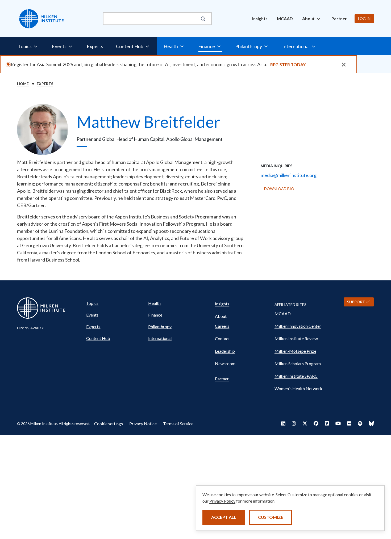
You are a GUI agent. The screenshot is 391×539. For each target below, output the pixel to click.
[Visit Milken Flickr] (349, 423)
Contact (222, 338)
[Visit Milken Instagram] (294, 423)
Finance (155, 314)
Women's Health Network (298, 388)
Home (23, 83)
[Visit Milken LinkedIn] (283, 423)
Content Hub (98, 338)
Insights (260, 18)
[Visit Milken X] (304, 423)
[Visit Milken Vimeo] (327, 423)
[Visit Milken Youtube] (338, 423)
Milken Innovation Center (297, 326)
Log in (364, 18)
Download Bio (279, 188)
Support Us (359, 302)
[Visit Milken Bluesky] (371, 423)
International (160, 338)
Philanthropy (160, 326)
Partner (339, 18)
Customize (270, 517)
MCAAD (285, 18)
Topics (92, 303)
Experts (95, 46)
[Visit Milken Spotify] (360, 423)
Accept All (223, 517)
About (221, 316)
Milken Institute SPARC (296, 375)
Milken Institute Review (296, 338)
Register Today (288, 64)
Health (154, 303)
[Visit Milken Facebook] (316, 423)
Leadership (225, 350)
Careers (222, 326)
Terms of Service (178, 423)
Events (92, 314)
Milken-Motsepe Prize (295, 350)
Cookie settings (108, 423)
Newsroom (225, 363)
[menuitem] (259, 19)
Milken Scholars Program (297, 363)
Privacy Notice (143, 423)
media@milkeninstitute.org (289, 175)
